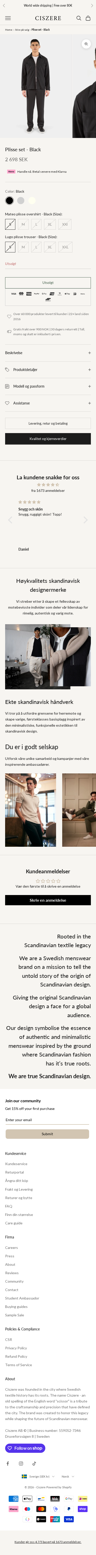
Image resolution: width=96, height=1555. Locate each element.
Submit (47, 1134)
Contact (11, 1289)
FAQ (8, 1206)
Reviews (12, 1273)
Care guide (14, 1223)
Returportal (14, 1172)
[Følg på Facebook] (7, 1463)
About (10, 1264)
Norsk (65, 1476)
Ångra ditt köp (16, 1180)
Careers (11, 1247)
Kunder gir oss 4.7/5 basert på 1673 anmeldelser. (48, 1542)
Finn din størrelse (19, 1214)
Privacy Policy (16, 1348)
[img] (48, 485)
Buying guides (16, 1306)
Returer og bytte (18, 1198)
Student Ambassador (22, 1298)
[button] (11, 520)
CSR (8, 1339)
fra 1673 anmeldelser (48, 490)
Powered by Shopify (59, 1487)
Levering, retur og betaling (48, 423)
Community (14, 1281)
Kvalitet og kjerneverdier (48, 439)
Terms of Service (18, 1365)
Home (8, 29)
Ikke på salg (22, 29)
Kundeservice (16, 1164)
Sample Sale (14, 1315)
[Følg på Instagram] (21, 1463)
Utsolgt (48, 283)
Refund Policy (16, 1356)
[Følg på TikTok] (34, 1463)
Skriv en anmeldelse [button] (48, 900)
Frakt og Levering (19, 1189)
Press (9, 1256)
